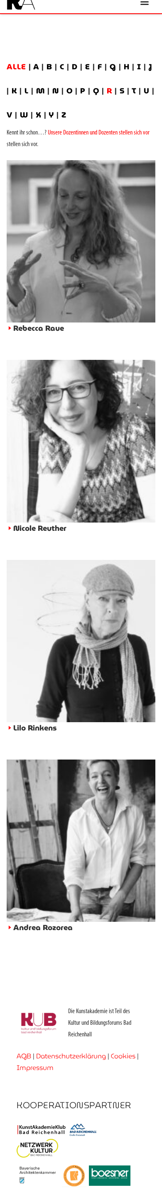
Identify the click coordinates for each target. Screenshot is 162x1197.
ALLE (18, 67)
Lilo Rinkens (34, 728)
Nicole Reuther (39, 528)
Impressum (35, 1068)
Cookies (123, 1056)
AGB (24, 1056)
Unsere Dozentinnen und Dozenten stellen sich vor (99, 132)
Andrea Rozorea (43, 927)
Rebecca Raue (38, 328)
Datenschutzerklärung (71, 1056)
